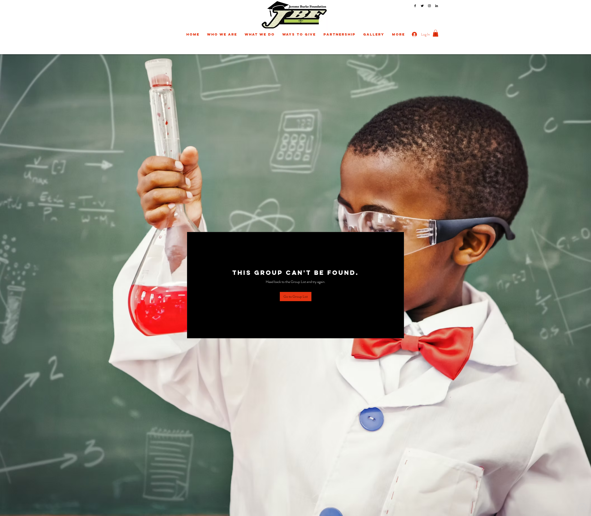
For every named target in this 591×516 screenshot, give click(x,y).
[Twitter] (422, 6)
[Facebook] (415, 6)
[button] (222, 34)
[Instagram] (429, 6)
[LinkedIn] (436, 6)
